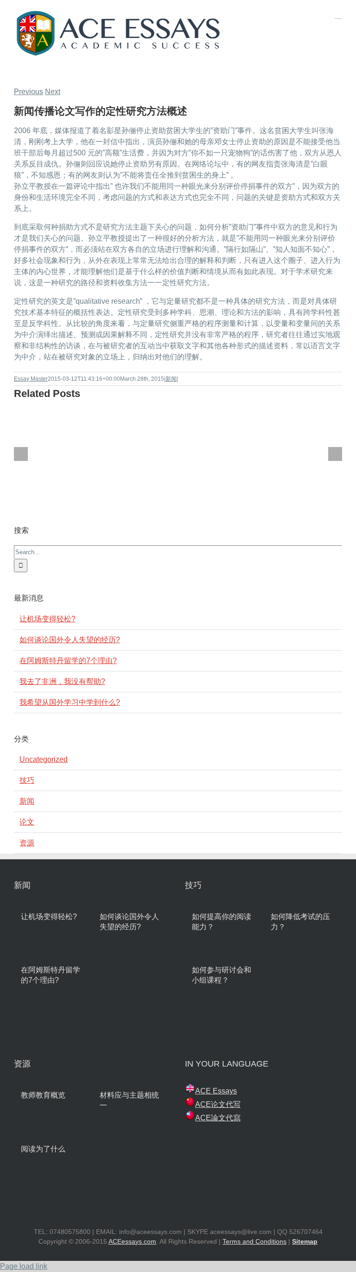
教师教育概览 (43, 1095)
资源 (26, 843)
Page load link (23, 1266)
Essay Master (31, 379)
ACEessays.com (132, 1241)
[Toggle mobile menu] (338, 14)
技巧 (26, 780)
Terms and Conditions (254, 1241)
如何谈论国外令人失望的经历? (69, 640)
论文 (26, 822)
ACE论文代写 (218, 1104)
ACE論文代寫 (218, 1118)
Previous (28, 92)
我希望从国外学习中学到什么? (69, 702)
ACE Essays (216, 1091)
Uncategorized (43, 759)
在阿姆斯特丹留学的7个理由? (68, 661)
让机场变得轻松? (47, 619)
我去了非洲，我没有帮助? (62, 681)
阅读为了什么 (43, 1149)
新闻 (171, 379)
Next (52, 92)
